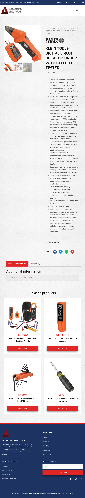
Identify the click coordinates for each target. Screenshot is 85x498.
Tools (53, 28)
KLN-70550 (23, 398)
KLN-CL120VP (22, 338)
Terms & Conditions (9, 479)
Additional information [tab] (17, 264)
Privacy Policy (7, 470)
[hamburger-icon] (82, 10)
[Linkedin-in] (83, 2)
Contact (67, 2)
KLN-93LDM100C (62, 338)
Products (45, 442)
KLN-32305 (62, 398)
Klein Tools (28, 278)
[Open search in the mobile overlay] (77, 10)
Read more (22, 348)
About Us (45, 446)
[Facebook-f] (74, 2)
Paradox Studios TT (66, 493)
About (59, 2)
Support (5, 466)
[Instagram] (78, 2)
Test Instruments (63, 28)
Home (48, 28)
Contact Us (46, 454)
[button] (38, 28)
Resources (46, 450)
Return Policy (6, 474)
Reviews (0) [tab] (35, 264)
